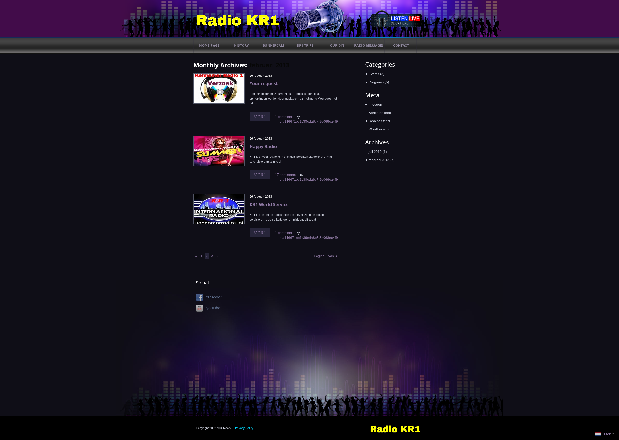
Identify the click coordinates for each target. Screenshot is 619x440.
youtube (213, 308)
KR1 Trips (305, 45)
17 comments (285, 175)
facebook (214, 297)
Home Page (209, 45)
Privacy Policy (244, 428)
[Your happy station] (395, 427)
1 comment (283, 117)
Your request (264, 83)
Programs (376, 82)
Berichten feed (380, 113)
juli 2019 (375, 152)
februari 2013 (379, 160)
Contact (401, 45)
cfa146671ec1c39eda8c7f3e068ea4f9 (309, 121)
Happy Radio (263, 146)
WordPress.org (380, 129)
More (259, 116)
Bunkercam (273, 45)
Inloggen (375, 104)
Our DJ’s (337, 45)
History (241, 45)
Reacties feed (379, 121)
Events (374, 74)
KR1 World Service (269, 204)
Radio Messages (369, 45)
